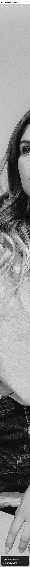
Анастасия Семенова (9, 2)
